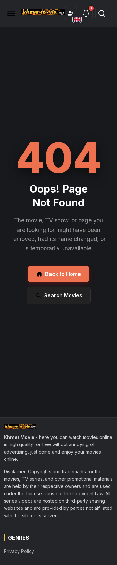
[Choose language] (77, 19)
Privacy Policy (19, 551)
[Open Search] (101, 13)
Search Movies (63, 295)
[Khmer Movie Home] (43, 12)
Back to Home (63, 274)
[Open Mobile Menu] (11, 13)
